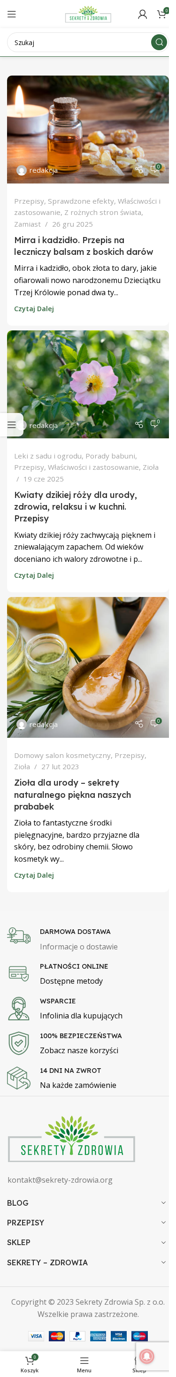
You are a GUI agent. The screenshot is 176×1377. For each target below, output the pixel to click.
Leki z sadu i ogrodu (48, 455)
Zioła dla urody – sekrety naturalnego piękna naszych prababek (72, 794)
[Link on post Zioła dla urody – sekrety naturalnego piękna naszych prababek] (88, 667)
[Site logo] (88, 13)
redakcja (43, 170)
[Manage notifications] (146, 1356)
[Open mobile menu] (11, 14)
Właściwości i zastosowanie (93, 467)
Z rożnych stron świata (102, 212)
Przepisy (29, 201)
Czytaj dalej (34, 308)
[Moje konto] (142, 14)
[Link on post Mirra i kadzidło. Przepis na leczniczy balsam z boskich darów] (88, 130)
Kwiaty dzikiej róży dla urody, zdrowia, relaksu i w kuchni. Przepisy (75, 507)
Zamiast (27, 224)
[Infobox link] (88, 940)
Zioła (151, 467)
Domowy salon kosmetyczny (62, 755)
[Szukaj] (159, 42)
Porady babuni (110, 455)
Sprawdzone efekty (81, 201)
